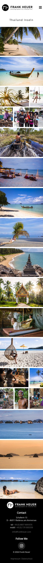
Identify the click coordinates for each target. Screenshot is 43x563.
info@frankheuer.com (21, 532)
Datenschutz (26, 558)
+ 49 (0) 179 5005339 (24, 527)
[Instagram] (21, 545)
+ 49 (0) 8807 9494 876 (22, 524)
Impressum (16, 558)
